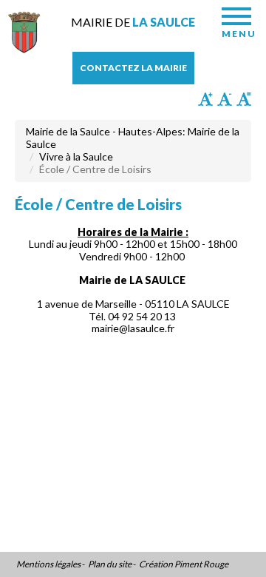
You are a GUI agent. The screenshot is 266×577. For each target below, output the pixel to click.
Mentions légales (48, 564)
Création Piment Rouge (183, 564)
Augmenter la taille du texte (205, 99)
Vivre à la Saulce (76, 156)
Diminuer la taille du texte (224, 99)
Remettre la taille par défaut (243, 99)
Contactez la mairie (133, 67)
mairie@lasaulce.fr (133, 328)
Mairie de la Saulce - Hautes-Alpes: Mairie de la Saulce (132, 137)
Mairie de (133, 22)
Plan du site (110, 564)
